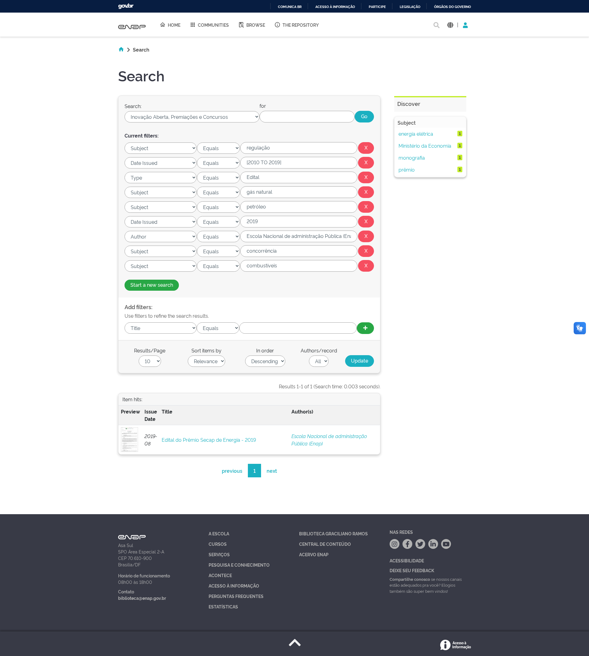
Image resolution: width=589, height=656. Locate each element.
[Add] (365, 328)
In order (265, 350)
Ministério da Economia (424, 145)
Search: (133, 106)
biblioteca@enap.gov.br (142, 598)
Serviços (219, 554)
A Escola (219, 533)
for (263, 105)
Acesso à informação (335, 7)
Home (174, 25)
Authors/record (319, 350)
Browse (255, 25)
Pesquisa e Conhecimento (239, 565)
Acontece (220, 575)
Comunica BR (290, 7)
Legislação (410, 7)
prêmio (406, 169)
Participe (377, 7)
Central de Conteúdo (325, 544)
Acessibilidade (407, 560)
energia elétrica (415, 133)
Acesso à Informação (234, 585)
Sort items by (206, 350)
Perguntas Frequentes (236, 596)
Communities (213, 25)
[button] (450, 25)
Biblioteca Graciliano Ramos (333, 533)
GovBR (125, 6)
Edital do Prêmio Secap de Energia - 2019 (209, 439)
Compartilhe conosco (410, 579)
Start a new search (151, 284)
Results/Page (149, 350)
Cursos (218, 544)
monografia (411, 157)
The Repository (301, 25)
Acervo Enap (314, 554)
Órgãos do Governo (452, 7)
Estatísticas (223, 606)
